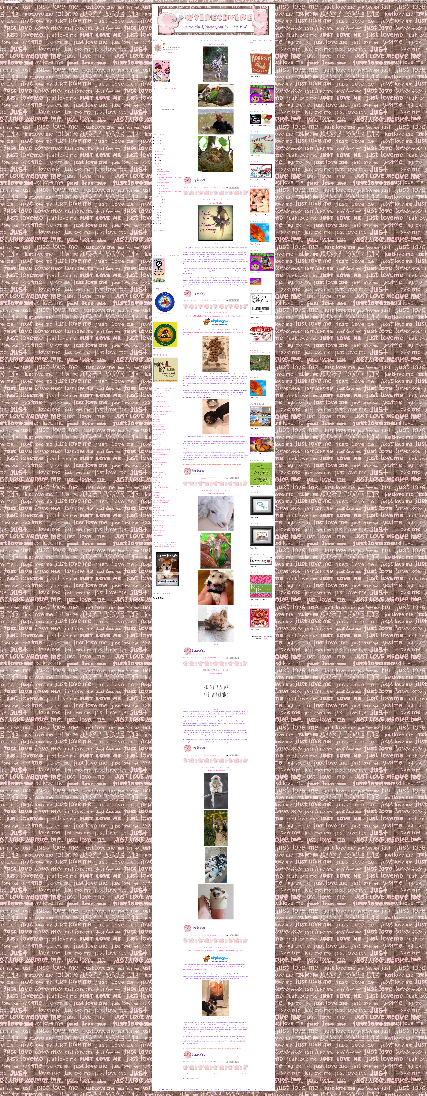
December (160, 146)
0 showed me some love (215, 300)
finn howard (156, 422)
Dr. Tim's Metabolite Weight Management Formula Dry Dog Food (222, 436)
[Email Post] (227, 187)
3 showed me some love (215, 478)
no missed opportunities (160, 462)
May (158, 166)
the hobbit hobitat (158, 510)
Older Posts (245, 1074)
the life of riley (157, 513)
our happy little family (159, 475)
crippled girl (156, 416)
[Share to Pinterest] (238, 187)
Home (216, 1074)
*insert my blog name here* (161, 394)
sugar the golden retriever (160, 503)
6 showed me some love (215, 1061)
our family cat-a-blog (159, 472)
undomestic (156, 523)
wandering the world (159, 530)
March (158, 197)
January (159, 203)
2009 (156, 224)
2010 (156, 221)
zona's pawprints (158, 535)
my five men (156, 460)
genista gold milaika (159, 427)
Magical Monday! (216, 202)
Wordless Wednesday (216, 44)
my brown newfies (158, 457)
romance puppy (157, 485)
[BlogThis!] (232, 187)
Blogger (265, 638)
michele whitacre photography (162, 449)
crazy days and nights (159, 414)
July (158, 160)
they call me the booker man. (161, 518)
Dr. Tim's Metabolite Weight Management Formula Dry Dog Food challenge (211, 331)
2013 (156, 212)
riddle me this (157, 482)
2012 (156, 215)
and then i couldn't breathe (161, 406)
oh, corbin (156, 467)
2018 (156, 138)
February (159, 200)
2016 (156, 143)
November (160, 149)
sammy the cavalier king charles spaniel (165, 490)
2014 (156, 209)
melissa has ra (157, 444)
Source (216, 174)
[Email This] (230, 187)
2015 (156, 206)
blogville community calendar (162, 411)
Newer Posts (186, 1074)
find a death (156, 419)
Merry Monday (216, 673)
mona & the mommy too (160, 455)
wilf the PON (157, 533)
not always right (158, 465)
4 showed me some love (215, 935)
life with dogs (157, 439)
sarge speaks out (158, 492)
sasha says (156, 495)
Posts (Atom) (195, 1078)
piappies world (157, 477)
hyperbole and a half (159, 429)
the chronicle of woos (159, 505)
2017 (156, 140)
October (159, 152)
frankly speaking (158, 424)
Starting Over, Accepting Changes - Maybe (201, 453)
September (160, 155)
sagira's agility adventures (160, 487)
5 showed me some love (215, 187)
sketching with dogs (159, 497)
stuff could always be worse (161, 500)
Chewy (230, 964)
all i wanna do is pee (159, 401)
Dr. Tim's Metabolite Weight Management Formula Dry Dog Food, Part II (216, 316)
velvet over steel (158, 528)
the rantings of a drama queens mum (163, 515)
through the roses (158, 520)
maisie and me (157, 442)
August (159, 157)
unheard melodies (158, 525)
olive (154, 470)
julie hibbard (157, 434)
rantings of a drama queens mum (162, 480)
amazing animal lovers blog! (161, 404)
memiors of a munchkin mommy (162, 447)
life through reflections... (160, 437)
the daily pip (157, 508)
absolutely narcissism (159, 399)
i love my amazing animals (161, 432)
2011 (156, 218)
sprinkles (169, 44)
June (158, 163)
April (158, 169)
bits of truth (156, 409)
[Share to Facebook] (236, 187)
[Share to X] (234, 187)
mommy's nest (157, 452)
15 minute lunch (158, 396)
